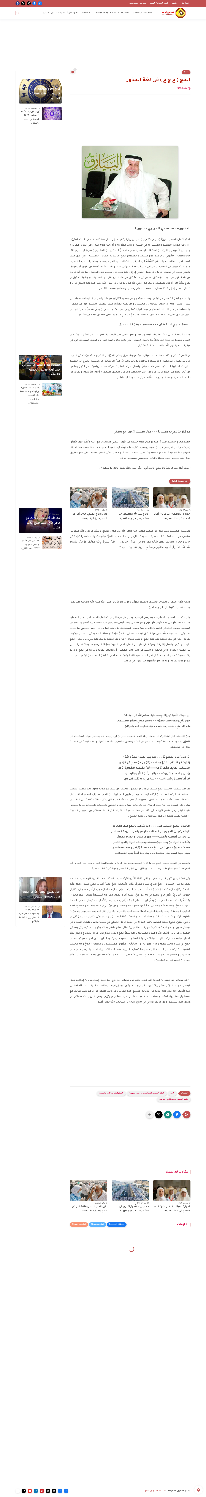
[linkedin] (36, 1491)
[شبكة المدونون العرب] (173, 13)
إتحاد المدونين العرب (159, 3)
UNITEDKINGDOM (142, 13)
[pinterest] (42, 1491)
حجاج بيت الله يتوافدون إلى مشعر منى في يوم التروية (134, 516)
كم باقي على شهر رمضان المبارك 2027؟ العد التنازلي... (29, 545)
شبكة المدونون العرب (154, 1491)
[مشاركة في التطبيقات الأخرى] (150, 1114)
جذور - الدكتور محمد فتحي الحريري (173, 1099)
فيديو (46, 13)
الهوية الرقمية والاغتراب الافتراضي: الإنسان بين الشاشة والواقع (29, 916)
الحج (186, 72)
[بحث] (18, 13)
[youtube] (30, 1491)
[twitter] (29, 3)
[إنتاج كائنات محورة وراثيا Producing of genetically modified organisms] (52, 389)
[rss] (18, 1491)
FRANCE (114, 13)
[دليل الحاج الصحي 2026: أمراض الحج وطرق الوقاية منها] (88, 497)
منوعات (60, 13)
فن (52, 13)
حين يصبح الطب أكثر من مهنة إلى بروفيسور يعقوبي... (41, 895)
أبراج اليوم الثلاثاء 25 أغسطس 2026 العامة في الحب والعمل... (29, 118)
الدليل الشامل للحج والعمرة (111, 1093)
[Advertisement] (103, 46)
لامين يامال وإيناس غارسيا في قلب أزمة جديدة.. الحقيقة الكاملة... (41, 370)
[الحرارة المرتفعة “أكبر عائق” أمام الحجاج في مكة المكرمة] (171, 497)
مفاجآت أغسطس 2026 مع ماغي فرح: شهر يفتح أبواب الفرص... (43, 523)
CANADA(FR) (101, 13)
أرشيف (175, 3)
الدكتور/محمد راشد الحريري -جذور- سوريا (146, 1093)
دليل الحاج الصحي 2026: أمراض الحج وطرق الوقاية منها (89, 516)
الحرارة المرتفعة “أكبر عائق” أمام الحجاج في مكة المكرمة (172, 516)
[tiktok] (24, 1491)
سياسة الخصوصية (137, 3)
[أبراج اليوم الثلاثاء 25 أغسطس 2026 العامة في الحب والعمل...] (52, 113)
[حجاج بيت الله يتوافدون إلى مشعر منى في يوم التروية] (130, 497)
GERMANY (86, 13)
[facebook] (40, 3)
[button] (177, 1114)
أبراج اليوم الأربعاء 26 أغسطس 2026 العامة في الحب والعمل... (43, 94)
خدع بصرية (73, 13)
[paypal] (18, 3)
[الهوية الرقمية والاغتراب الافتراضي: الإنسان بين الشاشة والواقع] (52, 912)
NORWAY (126, 13)
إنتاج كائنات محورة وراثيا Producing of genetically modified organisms (30, 396)
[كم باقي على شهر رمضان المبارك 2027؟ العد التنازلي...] (52, 542)
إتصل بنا (185, 3)
